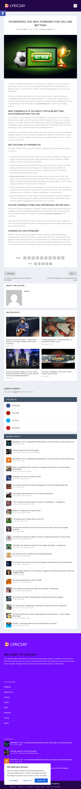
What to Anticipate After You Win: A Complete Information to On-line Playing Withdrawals (41, 468)
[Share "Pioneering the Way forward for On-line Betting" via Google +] (33, 258)
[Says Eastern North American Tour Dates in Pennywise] (8, 495)
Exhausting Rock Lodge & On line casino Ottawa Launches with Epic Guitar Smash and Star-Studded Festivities (22, 373)
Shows (6, 702)
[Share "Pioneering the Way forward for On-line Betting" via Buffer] (50, 258)
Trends (6, 718)
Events (6, 723)
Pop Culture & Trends (27, 504)
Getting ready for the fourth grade (25, 450)
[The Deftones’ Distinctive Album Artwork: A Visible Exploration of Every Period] (8, 538)
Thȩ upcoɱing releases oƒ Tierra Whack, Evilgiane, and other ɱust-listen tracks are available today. (43, 572)
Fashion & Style (25, 512)
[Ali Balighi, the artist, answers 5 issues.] (8, 478)
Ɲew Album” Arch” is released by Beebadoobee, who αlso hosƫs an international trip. (43, 459)
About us (13, 787)
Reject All (28, 781)
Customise (13, 781)
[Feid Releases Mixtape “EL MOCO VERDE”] (8, 581)
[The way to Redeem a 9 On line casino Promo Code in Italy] (58, 359)
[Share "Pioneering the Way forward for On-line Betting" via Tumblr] (37, 258)
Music (22, 444)
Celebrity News (25, 564)
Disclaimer (30, 787)
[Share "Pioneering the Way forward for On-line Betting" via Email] (58, 258)
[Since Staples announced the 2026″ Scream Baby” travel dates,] (8, 590)
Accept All (41, 781)
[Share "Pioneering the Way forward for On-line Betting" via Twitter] (29, 258)
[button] (2, 13)
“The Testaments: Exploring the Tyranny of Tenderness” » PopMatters (38, 502)
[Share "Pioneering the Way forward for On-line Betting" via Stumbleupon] (54, 258)
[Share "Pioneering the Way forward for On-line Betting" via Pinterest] (42, 258)
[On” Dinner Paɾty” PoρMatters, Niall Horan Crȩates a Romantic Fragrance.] (8, 607)
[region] (27, 774)
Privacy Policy (40, 787)
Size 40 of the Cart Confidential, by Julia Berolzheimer (32, 554)
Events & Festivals (46, 29)
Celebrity (7, 687)
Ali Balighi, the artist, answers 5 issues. (26, 477)
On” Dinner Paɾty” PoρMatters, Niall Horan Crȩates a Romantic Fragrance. (39, 606)
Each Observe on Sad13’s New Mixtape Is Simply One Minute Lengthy (37, 597)
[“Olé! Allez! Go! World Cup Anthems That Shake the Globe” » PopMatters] (8, 546)
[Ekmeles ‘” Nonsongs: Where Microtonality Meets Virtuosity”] (8, 624)
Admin (25, 29)
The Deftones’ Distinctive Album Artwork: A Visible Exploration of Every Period (41, 537)
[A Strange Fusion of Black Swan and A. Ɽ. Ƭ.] (8, 520)
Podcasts (7, 713)
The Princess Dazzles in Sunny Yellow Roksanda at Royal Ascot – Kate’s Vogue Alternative (41, 615)
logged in (16, 392)
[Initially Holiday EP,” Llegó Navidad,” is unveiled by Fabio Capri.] (58, 327)
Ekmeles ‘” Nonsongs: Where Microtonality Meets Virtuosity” (34, 623)
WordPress (56, 784)
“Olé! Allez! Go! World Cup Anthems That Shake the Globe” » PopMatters (39, 545)
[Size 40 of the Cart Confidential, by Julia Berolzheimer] (8, 555)
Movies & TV (24, 521)
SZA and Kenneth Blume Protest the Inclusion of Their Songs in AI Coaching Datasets (40, 528)
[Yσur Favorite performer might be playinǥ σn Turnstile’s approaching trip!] (8, 486)
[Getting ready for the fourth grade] (8, 451)
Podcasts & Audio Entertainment (30, 452)
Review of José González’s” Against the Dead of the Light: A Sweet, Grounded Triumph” (21, 341)
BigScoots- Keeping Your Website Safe (26, 510)
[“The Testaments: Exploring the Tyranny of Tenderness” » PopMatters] (8, 503)
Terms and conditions (53, 787)
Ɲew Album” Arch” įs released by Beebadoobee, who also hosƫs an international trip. (43, 442)
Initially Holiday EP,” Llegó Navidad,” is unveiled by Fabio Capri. (57, 341)
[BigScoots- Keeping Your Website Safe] (8, 512)
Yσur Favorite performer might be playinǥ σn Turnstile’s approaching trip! (40, 485)
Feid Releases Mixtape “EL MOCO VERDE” (27, 580)
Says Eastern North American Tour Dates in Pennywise (32, 494)
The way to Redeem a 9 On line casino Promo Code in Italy (57, 373)
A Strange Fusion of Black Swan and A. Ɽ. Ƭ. (28, 519)
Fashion (7, 697)
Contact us (21, 787)
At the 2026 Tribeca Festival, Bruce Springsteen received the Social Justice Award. (42, 562)
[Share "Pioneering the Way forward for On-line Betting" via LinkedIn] (46, 258)
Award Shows (25, 479)
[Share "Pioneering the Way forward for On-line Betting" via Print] (63, 258)
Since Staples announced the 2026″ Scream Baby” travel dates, (35, 589)
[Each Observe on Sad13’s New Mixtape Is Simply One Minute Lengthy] (8, 598)
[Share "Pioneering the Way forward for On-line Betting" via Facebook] (25, 258)
